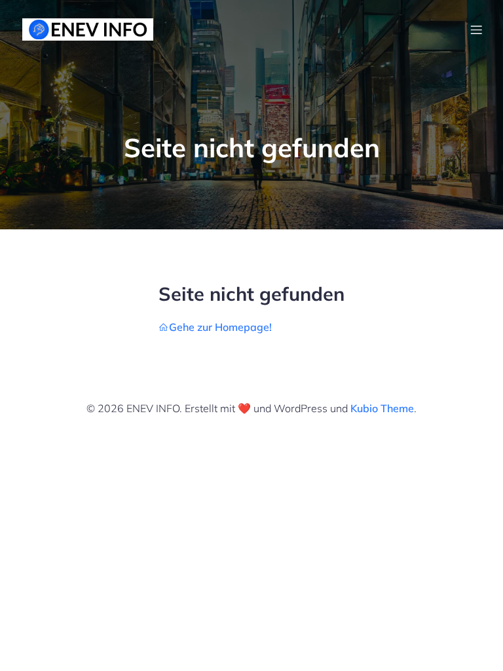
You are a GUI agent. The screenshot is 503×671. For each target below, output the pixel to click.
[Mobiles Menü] (476, 29)
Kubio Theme (382, 408)
